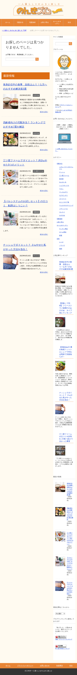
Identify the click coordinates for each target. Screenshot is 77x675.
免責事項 (59, 665)
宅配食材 (32, 22)
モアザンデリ (63, 195)
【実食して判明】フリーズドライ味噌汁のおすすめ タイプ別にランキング (65, 308)
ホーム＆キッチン (57, 22)
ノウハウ (62, 245)
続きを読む (44, 112)
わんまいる (62, 182)
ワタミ (61, 189)
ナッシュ (36, 256)
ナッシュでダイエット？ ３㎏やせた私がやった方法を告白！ (70, 588)
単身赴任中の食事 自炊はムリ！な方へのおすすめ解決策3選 (70, 489)
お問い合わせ (45, 665)
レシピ (61, 242)
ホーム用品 (62, 232)
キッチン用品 (63, 229)
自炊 (58, 239)
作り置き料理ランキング (62, 648)
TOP (14, 30)
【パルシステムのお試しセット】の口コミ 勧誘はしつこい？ (69, 563)
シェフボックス (64, 185)
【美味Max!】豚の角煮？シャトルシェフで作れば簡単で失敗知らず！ (65, 352)
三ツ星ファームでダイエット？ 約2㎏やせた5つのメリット (70, 538)
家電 (60, 235)
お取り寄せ (45, 22)
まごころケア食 (64, 202)
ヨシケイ (62, 212)
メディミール (63, 209)
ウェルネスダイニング (66, 205)
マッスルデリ (63, 192)
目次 (69, 22)
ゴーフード (62, 199)
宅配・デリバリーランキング (63, 639)
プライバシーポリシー (25, 665)
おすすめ (36, 95)
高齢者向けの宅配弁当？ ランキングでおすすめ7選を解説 (70, 513)
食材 (60, 248)
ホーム (7, 22)
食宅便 (61, 179)
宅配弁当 (20, 22)
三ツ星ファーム (38, 171)
